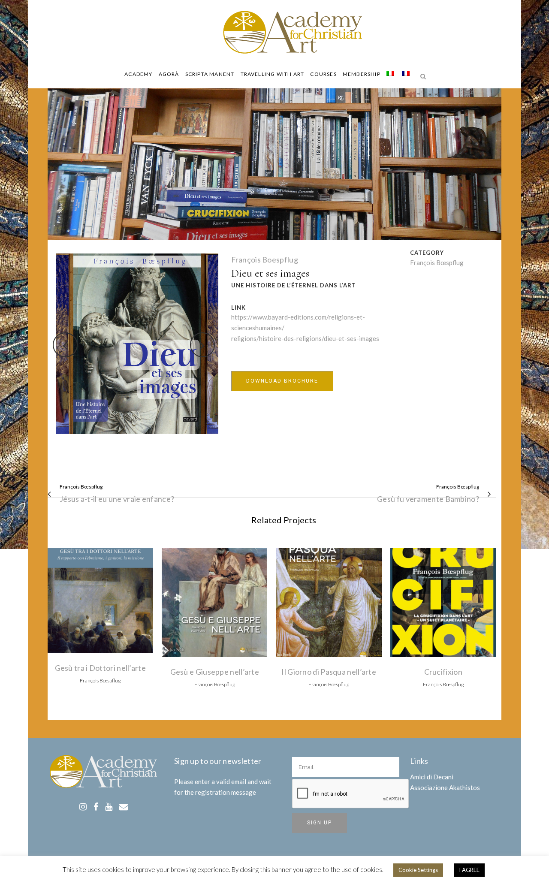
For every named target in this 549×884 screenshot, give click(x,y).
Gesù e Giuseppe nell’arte (214, 671)
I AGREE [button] (469, 869)
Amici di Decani (431, 777)
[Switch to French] (406, 74)
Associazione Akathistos (445, 787)
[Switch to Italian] (391, 74)
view (100, 599)
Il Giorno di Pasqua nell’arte (328, 671)
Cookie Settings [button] (418, 869)
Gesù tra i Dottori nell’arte (100, 668)
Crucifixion (443, 671)
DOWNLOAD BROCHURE (282, 381)
